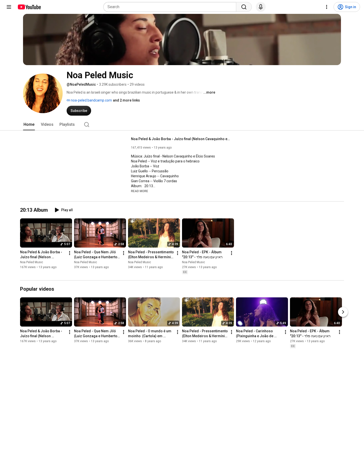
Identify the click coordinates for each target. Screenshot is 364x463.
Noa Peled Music (31, 262)
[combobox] (171, 7)
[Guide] (9, 7)
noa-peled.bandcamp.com (91, 100)
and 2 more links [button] (126, 100)
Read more (139, 191)
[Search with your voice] (261, 7)
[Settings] (327, 7)
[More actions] (70, 253)
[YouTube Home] (29, 7)
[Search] (244, 7)
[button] (139, 190)
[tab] (29, 124)
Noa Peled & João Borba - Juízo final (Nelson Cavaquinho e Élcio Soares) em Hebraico (180, 139)
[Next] (343, 312)
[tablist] (182, 124)
